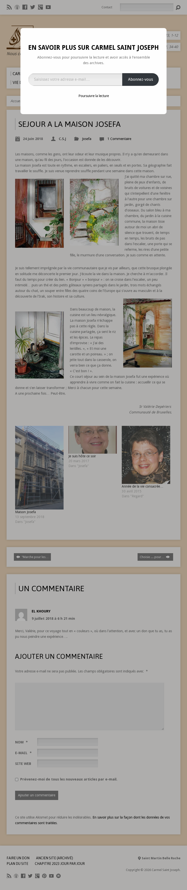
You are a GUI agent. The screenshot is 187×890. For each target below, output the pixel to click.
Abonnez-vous (140, 79)
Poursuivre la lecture (93, 96)
